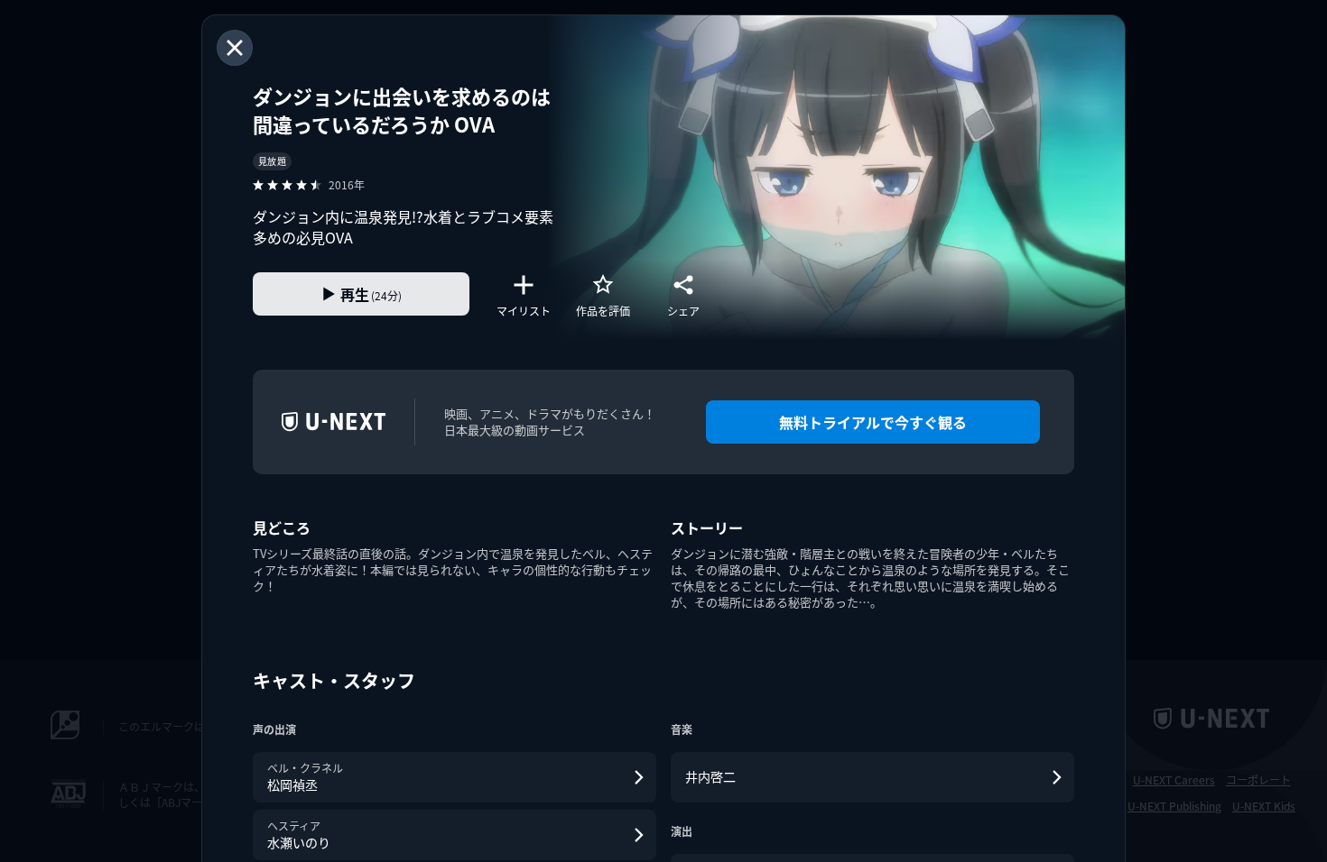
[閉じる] (235, 48)
